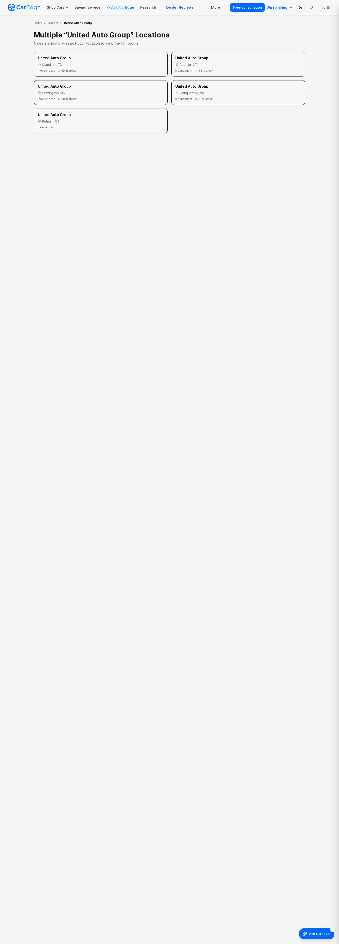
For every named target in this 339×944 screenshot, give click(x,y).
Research (148, 7)
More (215, 7)
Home (38, 23)
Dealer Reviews (180, 7)
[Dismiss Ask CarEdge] (333, 929)
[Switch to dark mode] (300, 7)
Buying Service (87, 7)
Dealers (52, 23)
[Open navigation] (326, 7)
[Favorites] (310, 7)
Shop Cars (55, 7)
